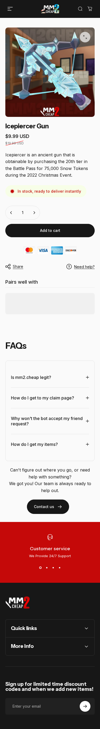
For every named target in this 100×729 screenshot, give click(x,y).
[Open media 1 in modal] (85, 37)
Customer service (50, 549)
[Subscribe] (85, 706)
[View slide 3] (53, 567)
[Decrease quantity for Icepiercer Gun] (11, 212)
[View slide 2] (47, 567)
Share (18, 266)
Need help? (84, 266)
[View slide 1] (40, 567)
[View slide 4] (60, 567)
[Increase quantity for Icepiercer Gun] (34, 212)
